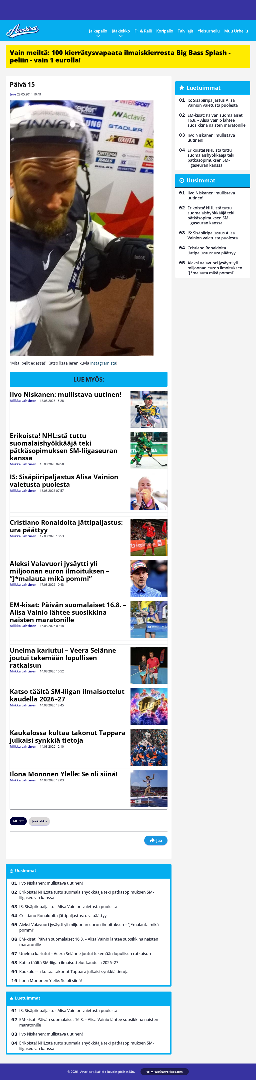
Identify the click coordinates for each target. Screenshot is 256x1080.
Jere (13, 94)
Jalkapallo (98, 31)
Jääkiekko (121, 31)
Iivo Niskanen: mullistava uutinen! (65, 394)
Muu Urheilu (236, 31)
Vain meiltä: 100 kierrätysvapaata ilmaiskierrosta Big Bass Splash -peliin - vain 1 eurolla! (120, 56)
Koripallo (164, 31)
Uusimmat (25, 870)
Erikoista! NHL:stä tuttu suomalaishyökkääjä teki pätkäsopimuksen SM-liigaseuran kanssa (64, 447)
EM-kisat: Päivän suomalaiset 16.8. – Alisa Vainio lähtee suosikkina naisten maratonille (68, 612)
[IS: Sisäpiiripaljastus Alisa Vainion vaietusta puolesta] (149, 491)
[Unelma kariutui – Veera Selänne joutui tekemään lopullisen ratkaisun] (149, 665)
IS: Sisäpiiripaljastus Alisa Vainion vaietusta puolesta (64, 480)
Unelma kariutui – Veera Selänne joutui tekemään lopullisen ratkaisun (63, 658)
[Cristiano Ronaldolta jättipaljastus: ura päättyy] (149, 537)
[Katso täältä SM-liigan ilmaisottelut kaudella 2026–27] (149, 706)
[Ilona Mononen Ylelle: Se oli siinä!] (149, 788)
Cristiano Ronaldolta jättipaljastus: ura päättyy (66, 526)
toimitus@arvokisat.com (164, 1072)
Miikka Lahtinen (23, 400)
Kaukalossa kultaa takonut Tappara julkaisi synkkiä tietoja (68, 736)
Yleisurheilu (209, 31)
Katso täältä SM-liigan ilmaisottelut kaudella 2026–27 (67, 695)
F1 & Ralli (143, 31)
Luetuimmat (27, 998)
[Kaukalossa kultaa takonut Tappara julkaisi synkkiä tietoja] (149, 747)
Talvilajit (185, 31)
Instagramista (102, 363)
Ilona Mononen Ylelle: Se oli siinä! (64, 773)
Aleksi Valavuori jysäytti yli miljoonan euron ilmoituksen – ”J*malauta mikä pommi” (59, 571)
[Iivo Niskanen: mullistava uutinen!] (149, 409)
